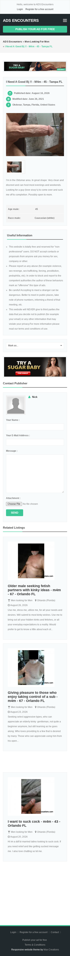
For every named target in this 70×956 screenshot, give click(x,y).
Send (14, 512)
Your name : (13, 420)
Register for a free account (39, 9)
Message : (12, 451)
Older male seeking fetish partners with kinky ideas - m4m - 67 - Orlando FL (34, 590)
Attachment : (13, 498)
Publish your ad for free (35, 29)
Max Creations (51, 949)
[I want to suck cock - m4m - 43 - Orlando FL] (35, 796)
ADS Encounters (21, 20)
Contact (55, 932)
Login (20, 9)
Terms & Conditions (35, 944)
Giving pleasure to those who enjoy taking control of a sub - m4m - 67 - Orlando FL (33, 697)
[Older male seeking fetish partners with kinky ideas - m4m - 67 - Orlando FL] (35, 561)
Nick (34, 397)
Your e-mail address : (18, 435)
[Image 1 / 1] (35, 134)
